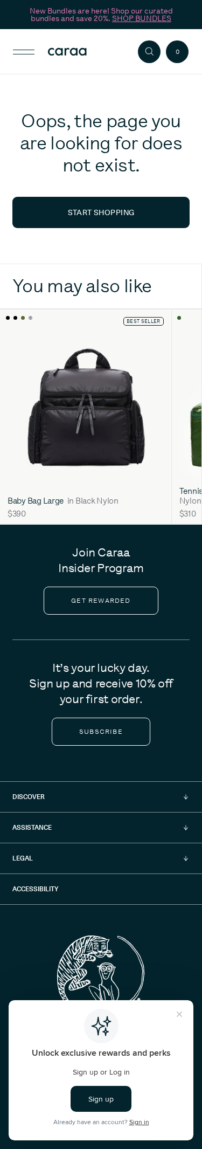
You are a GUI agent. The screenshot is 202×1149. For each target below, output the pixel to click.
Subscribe (101, 731)
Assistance (32, 827)
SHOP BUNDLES (141, 18)
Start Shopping (101, 212)
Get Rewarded (100, 600)
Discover (28, 796)
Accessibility (35, 888)
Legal (22, 858)
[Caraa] (85, 52)
